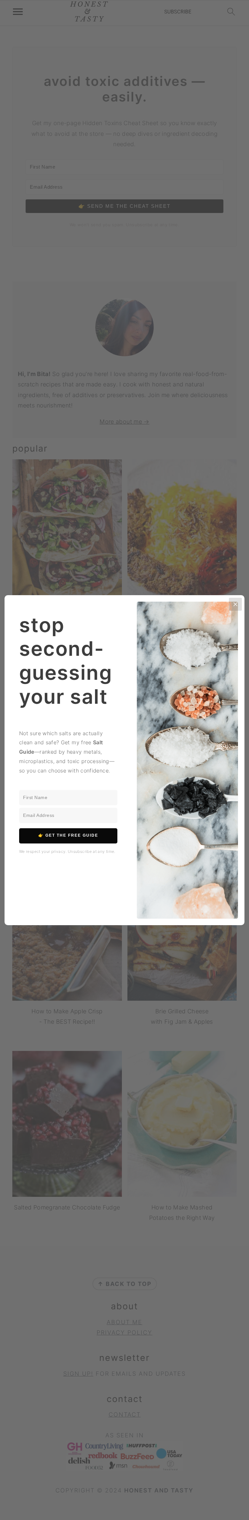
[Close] (235, 604)
